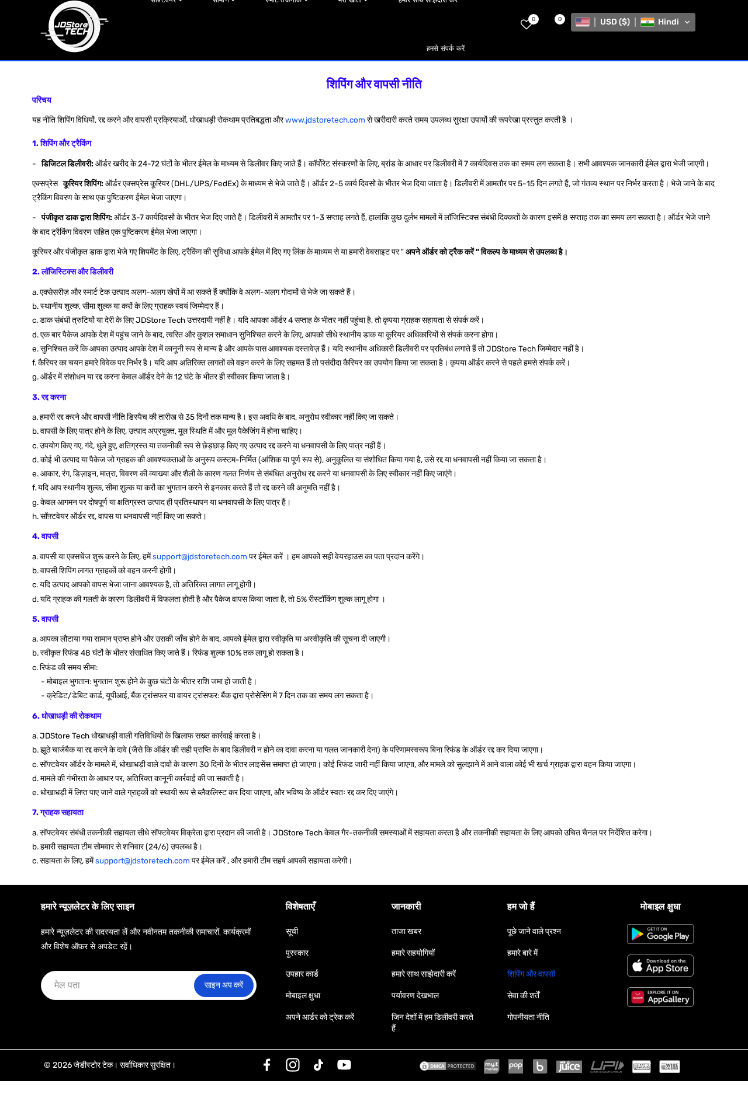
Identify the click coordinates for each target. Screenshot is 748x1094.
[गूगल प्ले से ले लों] (660, 934)
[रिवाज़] (267, 1065)
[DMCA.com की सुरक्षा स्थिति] (447, 1065)
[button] (633, 22)
